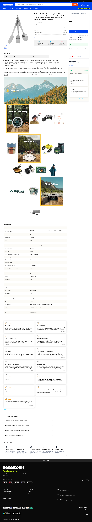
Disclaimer (86, 512)
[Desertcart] (8, 5)
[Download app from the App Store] (16, 513)
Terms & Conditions (84, 507)
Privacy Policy (86, 509)
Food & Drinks (19, 8)
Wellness (4, 8)
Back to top (46, 460)
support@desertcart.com (66, 496)
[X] (85, 480)
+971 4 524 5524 (63, 502)
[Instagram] (83, 480)
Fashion (26, 8)
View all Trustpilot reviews (78, 98)
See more (36, 37)
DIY (30, 8)
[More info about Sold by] (87, 35)
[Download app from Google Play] (7, 513)
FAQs (88, 514)
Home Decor (11, 8)
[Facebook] (88, 480)
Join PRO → (71, 65)
